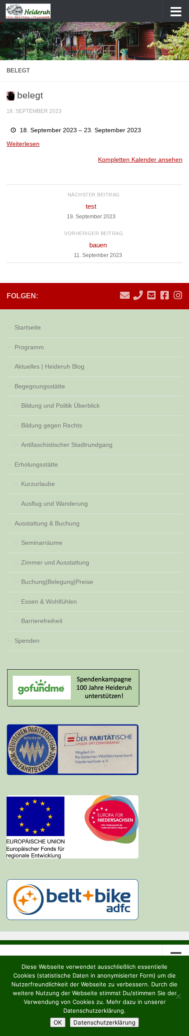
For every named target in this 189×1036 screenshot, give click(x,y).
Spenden (27, 640)
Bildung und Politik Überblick (60, 405)
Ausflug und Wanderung (54, 503)
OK (58, 1022)
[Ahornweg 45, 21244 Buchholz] (151, 295)
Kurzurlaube (38, 483)
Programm (29, 347)
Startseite (28, 327)
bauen (98, 249)
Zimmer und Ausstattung (55, 562)
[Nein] (178, 996)
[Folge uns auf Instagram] (177, 295)
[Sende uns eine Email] (125, 295)
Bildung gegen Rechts (51, 425)
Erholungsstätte (36, 464)
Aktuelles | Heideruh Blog (49, 366)
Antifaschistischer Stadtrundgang (67, 444)
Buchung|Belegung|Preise (57, 581)
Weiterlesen (23, 143)
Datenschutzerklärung (104, 1022)
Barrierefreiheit (41, 620)
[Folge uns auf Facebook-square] (164, 295)
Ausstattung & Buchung (47, 523)
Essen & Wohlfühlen (49, 601)
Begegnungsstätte (40, 386)
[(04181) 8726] (138, 295)
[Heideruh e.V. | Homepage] (35, 11)
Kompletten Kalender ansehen (140, 159)
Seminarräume (41, 542)
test (91, 211)
